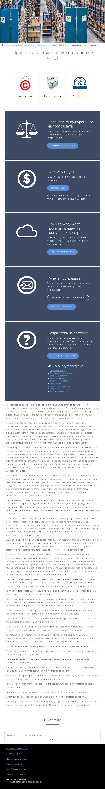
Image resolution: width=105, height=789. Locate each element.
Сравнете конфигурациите (63, 145)
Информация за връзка (61, 307)
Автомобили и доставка (60, 386)
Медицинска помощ (58, 378)
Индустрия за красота (59, 381)
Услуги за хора (56, 389)
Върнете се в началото (15, 774)
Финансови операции (59, 376)
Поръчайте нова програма (63, 356)
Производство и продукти (61, 373)
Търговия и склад (57, 371)
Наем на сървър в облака (62, 252)
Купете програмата (14, 764)
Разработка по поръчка (16, 769)
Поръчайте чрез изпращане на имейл (68, 298)
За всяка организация (59, 391)
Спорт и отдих (56, 383)
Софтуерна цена (58, 188)
